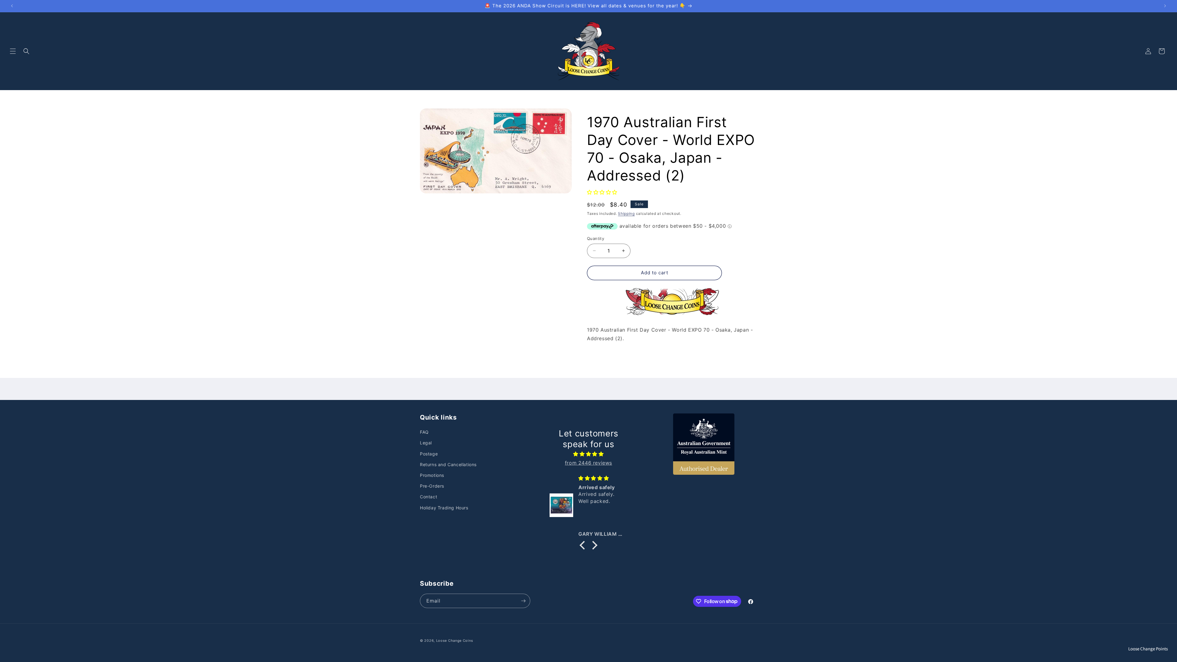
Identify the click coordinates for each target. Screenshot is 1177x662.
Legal (426, 443)
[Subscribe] (523, 601)
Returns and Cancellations (448, 464)
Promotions (432, 475)
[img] (588, 454)
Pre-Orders (432, 486)
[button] (13, 51)
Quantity (595, 238)
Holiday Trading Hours (444, 507)
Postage (429, 453)
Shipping (626, 213)
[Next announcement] (1165, 6)
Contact (428, 497)
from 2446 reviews (588, 463)
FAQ (424, 432)
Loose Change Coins (454, 640)
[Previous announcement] (12, 6)
